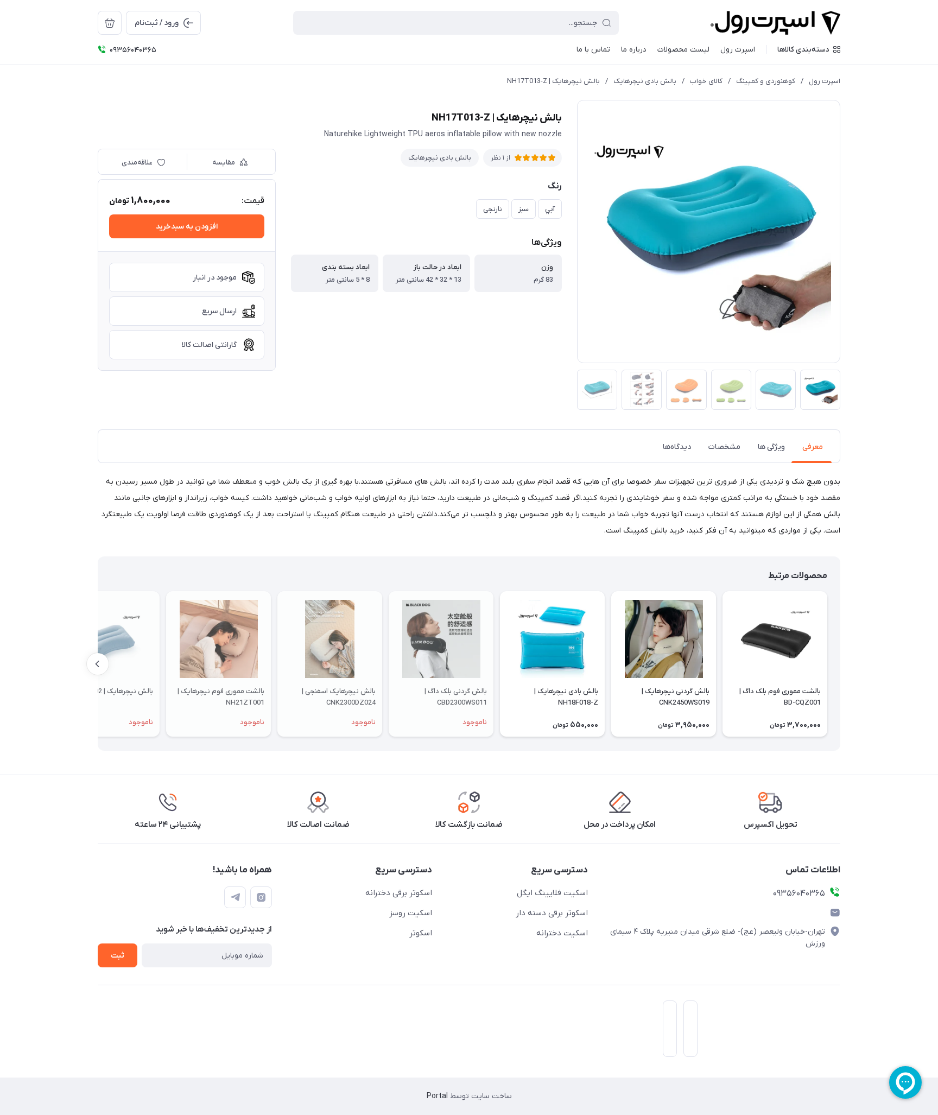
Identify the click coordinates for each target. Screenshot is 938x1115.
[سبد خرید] (110, 23)
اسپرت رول (824, 81)
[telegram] (235, 897)
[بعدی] (98, 664)
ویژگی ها (771, 447)
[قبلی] (840, 664)
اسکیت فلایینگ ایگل (552, 893)
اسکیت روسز (410, 913)
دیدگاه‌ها (677, 447)
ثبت (117, 956)
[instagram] (261, 897)
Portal (437, 1096)
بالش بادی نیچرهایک (644, 81)
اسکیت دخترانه (562, 933)
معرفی (812, 447)
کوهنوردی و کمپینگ (765, 81)
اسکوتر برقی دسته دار (552, 913)
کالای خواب (706, 81)
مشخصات (724, 447)
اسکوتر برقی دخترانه (398, 893)
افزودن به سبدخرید (187, 226)
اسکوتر (420, 933)
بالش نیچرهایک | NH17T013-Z (553, 81)
